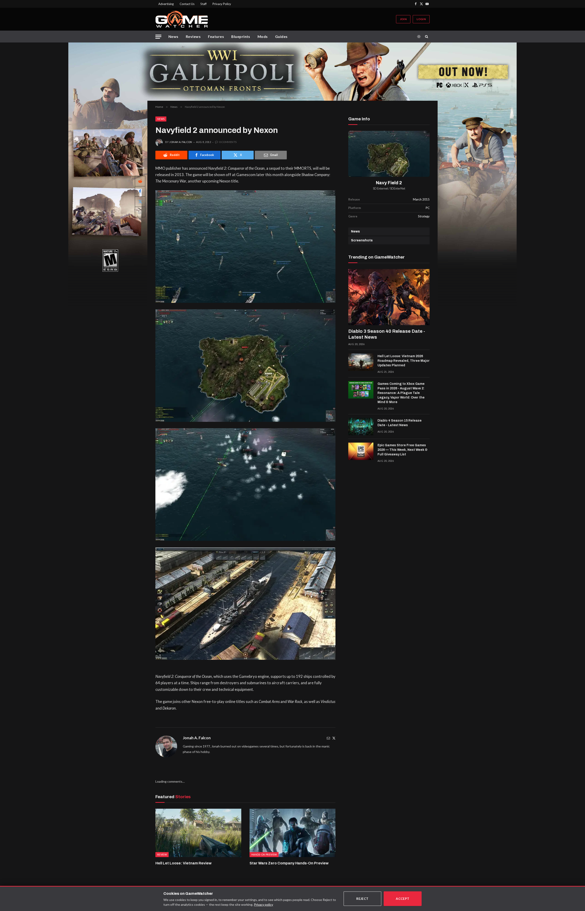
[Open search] (427, 36)
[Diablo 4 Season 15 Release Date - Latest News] (360, 426)
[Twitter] (333, 738)
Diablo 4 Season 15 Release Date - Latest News (400, 423)
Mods (263, 36)
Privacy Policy (222, 4)
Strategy (424, 216)
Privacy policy (263, 904)
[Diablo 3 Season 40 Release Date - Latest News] (389, 297)
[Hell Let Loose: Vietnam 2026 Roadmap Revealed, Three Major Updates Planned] (360, 362)
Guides (281, 36)
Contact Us (187, 4)
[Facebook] (140, 191)
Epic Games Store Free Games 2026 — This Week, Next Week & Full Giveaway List (403, 450)
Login (421, 19)
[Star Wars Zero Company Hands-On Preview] (292, 833)
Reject (362, 898)
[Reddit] (140, 181)
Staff (203, 4)
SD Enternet (380, 188)
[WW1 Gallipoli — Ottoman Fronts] (292, 71)
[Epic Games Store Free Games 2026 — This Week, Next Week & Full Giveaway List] (360, 451)
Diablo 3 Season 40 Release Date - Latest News (386, 334)
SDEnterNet (397, 188)
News (173, 36)
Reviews (193, 36)
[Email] (140, 211)
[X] (140, 201)
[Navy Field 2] (389, 154)
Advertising (166, 4)
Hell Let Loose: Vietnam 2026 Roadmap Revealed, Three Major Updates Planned (404, 360)
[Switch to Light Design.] (419, 36)
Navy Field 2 (389, 182)
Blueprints (240, 36)
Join (403, 19)
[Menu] (158, 37)
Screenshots (362, 240)
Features (216, 36)
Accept (403, 898)
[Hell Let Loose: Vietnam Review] (198, 833)
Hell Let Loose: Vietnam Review (183, 863)
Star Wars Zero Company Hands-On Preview (289, 863)
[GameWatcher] (181, 19)
